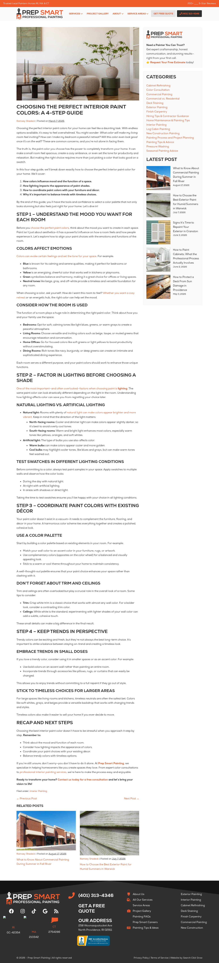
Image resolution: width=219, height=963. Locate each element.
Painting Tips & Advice (160, 142)
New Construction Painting (163, 133)
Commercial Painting (159, 94)
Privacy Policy (141, 957)
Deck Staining (154, 103)
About (117, 13)
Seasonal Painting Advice (162, 150)
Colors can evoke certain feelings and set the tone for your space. (57, 256)
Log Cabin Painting (158, 129)
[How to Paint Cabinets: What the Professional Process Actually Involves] (158, 260)
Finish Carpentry (156, 111)
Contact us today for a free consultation (83, 779)
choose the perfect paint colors (50, 228)
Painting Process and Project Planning (170, 137)
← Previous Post (27, 798)
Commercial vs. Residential (163, 98)
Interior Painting (38, 791)
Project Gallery (98, 13)
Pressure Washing (157, 146)
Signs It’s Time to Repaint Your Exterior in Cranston (185, 227)
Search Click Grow (192, 957)
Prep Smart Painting (111, 763)
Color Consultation (158, 90)
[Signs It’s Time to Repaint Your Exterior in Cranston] (158, 232)
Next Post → (131, 798)
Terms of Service (159, 957)
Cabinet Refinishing (158, 85)
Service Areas (136, 13)
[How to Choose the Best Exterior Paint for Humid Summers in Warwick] (158, 205)
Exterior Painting (156, 107)
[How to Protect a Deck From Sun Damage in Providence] (158, 287)
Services (75, 13)
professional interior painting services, (43, 772)
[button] (11, 911)
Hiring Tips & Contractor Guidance (167, 116)
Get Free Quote (163, 13)
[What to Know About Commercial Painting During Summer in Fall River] (158, 178)
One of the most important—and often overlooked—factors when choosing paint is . (72, 388)
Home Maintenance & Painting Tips (168, 120)
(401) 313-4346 (190, 13)
